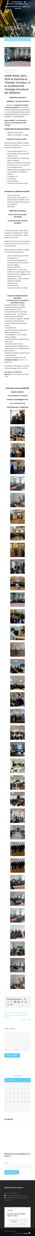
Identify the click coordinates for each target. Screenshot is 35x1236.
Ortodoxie (10, 72)
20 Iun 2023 (9, 70)
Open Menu (28, 28)
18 (10, 1097)
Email (6, 1162)
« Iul (10, 1110)
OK (24, 1221)
